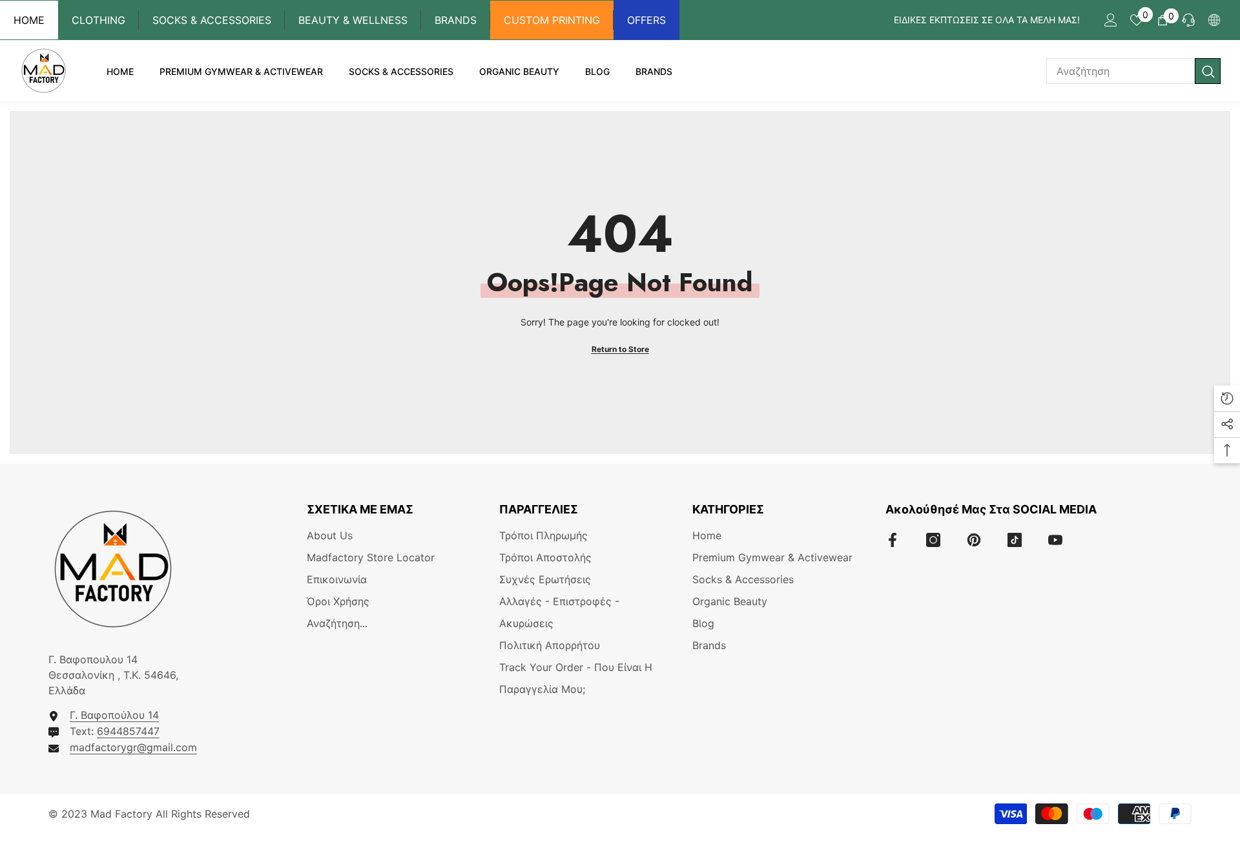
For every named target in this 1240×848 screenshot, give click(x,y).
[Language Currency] (1214, 20)
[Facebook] (892, 539)
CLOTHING (98, 20)
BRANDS (456, 20)
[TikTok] (1014, 539)
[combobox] (1120, 71)
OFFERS (646, 20)
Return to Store (620, 349)
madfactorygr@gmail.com (133, 747)
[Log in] (1110, 20)
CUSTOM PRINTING (552, 20)
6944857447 (128, 731)
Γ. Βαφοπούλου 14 (114, 714)
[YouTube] (1055, 539)
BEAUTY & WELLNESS (353, 20)
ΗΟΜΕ (29, 20)
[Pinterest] (973, 539)
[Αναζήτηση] (1133, 71)
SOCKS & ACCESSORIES (211, 20)
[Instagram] (933, 539)
